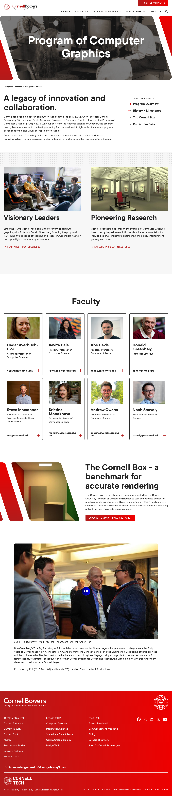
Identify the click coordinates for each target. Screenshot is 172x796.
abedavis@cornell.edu (103, 370)
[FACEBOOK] (139, 719)
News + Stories (135, 11)
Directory (156, 11)
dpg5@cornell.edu (143, 370)
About (64, 11)
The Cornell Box (144, 117)
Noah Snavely (145, 410)
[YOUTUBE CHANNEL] (165, 719)
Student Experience (106, 11)
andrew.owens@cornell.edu (105, 434)
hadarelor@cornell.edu (20, 370)
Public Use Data (144, 124)
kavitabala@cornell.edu (62, 370)
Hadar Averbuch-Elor (22, 347)
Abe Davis (100, 345)
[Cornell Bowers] (20, 7)
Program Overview (146, 104)
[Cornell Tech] (18, 781)
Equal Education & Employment (48, 789)
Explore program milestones (112, 247)
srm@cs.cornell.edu (18, 435)
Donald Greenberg (142, 347)
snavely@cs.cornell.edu (146, 435)
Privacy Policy (27, 789)
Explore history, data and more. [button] (110, 517)
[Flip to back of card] (38, 370)
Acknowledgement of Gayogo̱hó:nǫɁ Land (38, 767)
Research (80, 11)
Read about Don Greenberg (23, 247)
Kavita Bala (59, 345)
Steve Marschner (22, 410)
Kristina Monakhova (59, 412)
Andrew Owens (104, 410)
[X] (158, 719)
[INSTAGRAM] (145, 719)
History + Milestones (147, 110)
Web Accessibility (11, 789)
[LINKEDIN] (151, 719)
